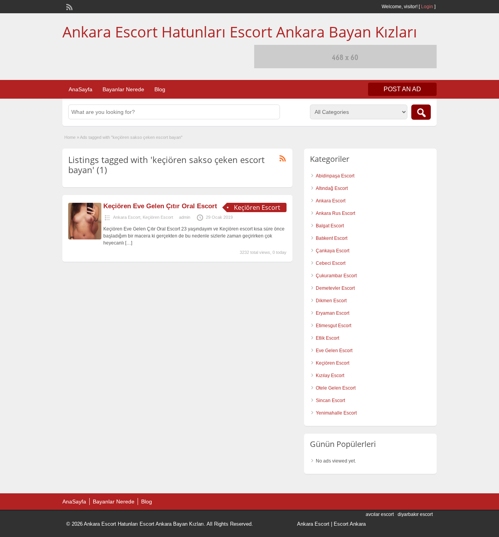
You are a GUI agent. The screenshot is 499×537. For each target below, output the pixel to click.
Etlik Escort (327, 338)
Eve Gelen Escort (334, 350)
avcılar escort (380, 514)
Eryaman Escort (332, 313)
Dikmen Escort (331, 300)
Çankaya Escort (332, 250)
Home (70, 137)
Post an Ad (402, 89)
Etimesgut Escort (333, 325)
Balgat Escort (330, 226)
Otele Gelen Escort (336, 388)
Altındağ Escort (332, 188)
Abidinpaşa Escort (335, 176)
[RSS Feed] (68, 6)
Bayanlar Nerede (123, 89)
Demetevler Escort (335, 288)
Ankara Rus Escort (335, 213)
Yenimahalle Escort (336, 413)
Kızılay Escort (330, 375)
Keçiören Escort (158, 217)
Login (427, 6)
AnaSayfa (80, 89)
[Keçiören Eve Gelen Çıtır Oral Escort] (84, 238)
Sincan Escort (330, 400)
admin (184, 217)
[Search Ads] (421, 112)
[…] (128, 243)
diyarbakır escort (415, 514)
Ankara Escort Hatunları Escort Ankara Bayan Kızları (239, 31)
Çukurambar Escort (336, 275)
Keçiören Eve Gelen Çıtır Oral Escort (160, 206)
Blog (159, 89)
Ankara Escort (126, 217)
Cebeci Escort (330, 263)
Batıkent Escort (331, 238)
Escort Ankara (350, 524)
